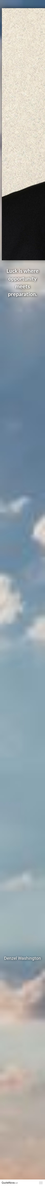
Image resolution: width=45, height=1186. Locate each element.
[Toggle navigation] (41, 1183)
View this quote (21, 1106)
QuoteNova (10, 1182)
